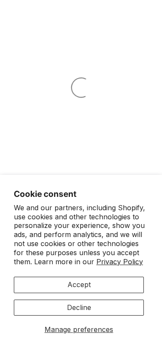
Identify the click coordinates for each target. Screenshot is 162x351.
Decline (79, 307)
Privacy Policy (119, 261)
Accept (79, 284)
